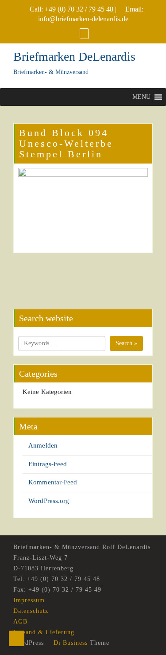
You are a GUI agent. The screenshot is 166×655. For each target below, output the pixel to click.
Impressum (29, 600)
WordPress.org (48, 500)
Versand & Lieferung (43, 632)
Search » (126, 343)
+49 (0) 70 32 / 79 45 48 (79, 9)
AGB (20, 621)
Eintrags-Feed (47, 464)
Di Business (69, 642)
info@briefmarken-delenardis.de (83, 19)
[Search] (84, 33)
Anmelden (43, 445)
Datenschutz (30, 611)
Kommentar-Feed (52, 482)
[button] (141, 97)
